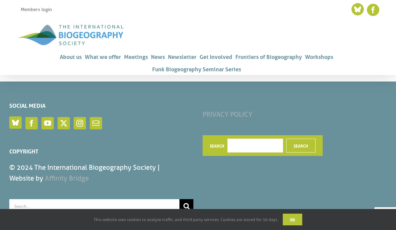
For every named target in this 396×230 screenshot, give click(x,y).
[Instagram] (80, 123)
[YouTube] (47, 123)
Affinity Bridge (67, 178)
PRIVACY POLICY (227, 114)
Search (217, 145)
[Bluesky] (15, 122)
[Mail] (96, 123)
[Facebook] (31, 123)
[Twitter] (64, 123)
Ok (292, 219)
